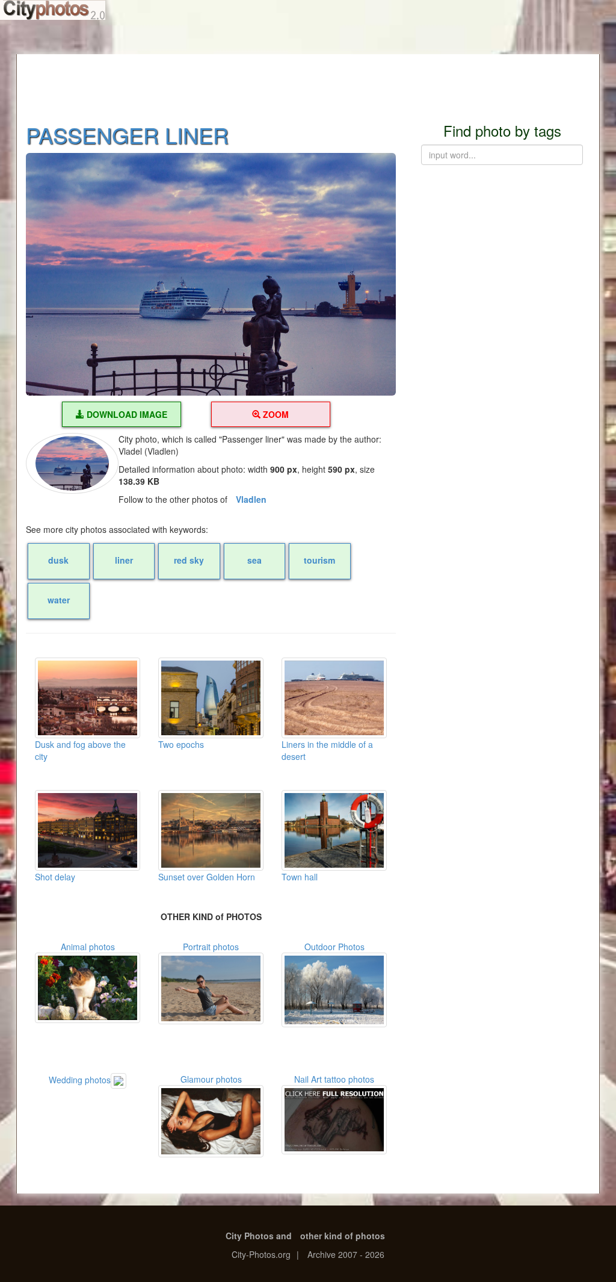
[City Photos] (52, 10)
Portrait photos (211, 947)
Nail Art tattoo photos (334, 1079)
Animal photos (88, 947)
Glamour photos (211, 1079)
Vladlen (251, 499)
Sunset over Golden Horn (206, 877)
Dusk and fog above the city (80, 750)
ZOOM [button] (274, 414)
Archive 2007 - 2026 (345, 1254)
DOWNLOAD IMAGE (125, 414)
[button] (211, 274)
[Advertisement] (308, 81)
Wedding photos (80, 1080)
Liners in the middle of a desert (327, 750)
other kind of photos (342, 1236)
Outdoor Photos (334, 947)
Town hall (300, 877)
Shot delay (55, 877)
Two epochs (181, 744)
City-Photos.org (261, 1254)
